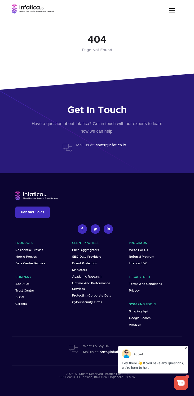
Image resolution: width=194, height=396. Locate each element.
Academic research (86, 276)
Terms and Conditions (145, 284)
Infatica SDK (138, 263)
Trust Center (24, 290)
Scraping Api (138, 311)
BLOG (19, 297)
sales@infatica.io (111, 145)
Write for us (138, 250)
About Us (22, 284)
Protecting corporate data (91, 295)
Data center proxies (30, 263)
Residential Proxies (29, 250)
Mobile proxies (26, 256)
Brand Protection (84, 263)
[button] (172, 10)
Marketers (79, 270)
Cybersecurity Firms (87, 302)
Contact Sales (32, 212)
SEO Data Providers (86, 256)
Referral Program (141, 256)
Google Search (140, 318)
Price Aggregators (85, 250)
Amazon (135, 324)
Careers (21, 304)
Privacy (134, 290)
